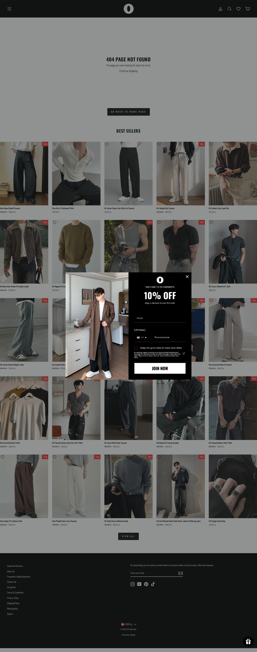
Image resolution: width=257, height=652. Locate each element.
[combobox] (141, 337)
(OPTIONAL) (139, 330)
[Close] (187, 276)
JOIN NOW (160, 368)
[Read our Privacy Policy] (184, 353)
